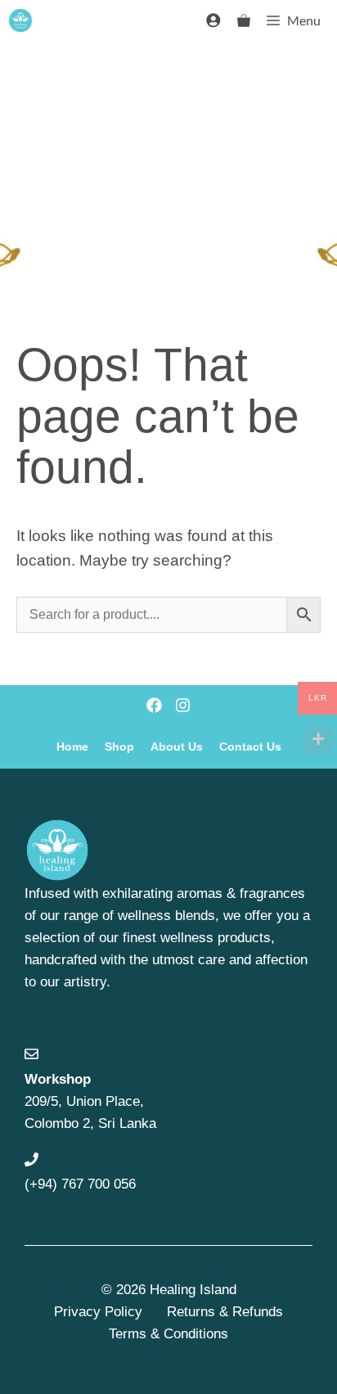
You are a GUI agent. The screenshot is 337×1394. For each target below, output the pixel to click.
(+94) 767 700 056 (80, 1184)
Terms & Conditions (168, 1334)
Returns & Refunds (225, 1312)
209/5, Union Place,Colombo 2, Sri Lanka (90, 1101)
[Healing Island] (20, 20)
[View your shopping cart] (243, 20)
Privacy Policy (98, 1312)
